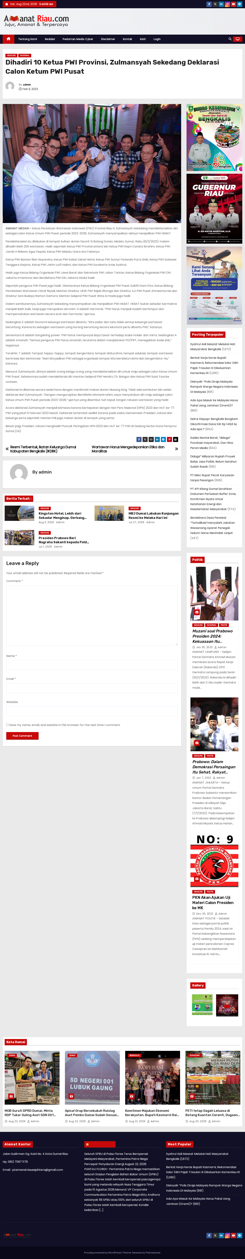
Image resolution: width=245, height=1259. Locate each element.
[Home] (8, 39)
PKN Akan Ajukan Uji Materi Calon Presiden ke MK (213, 902)
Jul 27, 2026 (136, 522)
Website (12, 702)
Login (157, 39)
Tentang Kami (27, 39)
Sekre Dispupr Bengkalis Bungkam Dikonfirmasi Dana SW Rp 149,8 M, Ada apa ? (214, 424)
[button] (230, 39)
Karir (143, 39)
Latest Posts (101, 1144)
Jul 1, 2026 (45, 546)
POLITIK (224, 625)
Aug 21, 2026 (137, 1121)
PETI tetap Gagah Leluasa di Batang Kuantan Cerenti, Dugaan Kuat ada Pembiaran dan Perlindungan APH (211, 1117)
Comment (14, 581)
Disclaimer (108, 39)
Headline (11, 55)
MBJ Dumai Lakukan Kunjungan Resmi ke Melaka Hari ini (154, 516)
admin (27, 84)
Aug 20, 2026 (198, 1121)
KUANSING (195, 1055)
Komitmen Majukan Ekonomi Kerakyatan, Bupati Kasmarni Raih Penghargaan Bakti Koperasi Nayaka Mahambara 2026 (152, 1117)
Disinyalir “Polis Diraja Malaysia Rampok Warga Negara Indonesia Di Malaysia (214, 387)
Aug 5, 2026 (46, 522)
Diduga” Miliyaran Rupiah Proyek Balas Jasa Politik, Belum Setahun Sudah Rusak (213, 461)
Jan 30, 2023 (205, 647)
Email (11, 679)
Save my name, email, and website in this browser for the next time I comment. (65, 725)
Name (11, 656)
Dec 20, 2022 (205, 913)
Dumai (12, 1055)
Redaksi (50, 39)
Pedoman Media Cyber (78, 39)
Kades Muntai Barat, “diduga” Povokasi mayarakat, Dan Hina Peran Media (211, 443)
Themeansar (153, 1252)
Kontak (127, 39)
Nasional (24, 55)
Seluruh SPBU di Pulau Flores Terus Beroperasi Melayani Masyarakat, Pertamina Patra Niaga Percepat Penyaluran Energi (116, 1159)
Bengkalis (135, 1055)
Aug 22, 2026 (17, 1121)
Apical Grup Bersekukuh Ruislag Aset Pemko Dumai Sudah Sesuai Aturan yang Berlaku (91, 1115)
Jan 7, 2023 (204, 778)
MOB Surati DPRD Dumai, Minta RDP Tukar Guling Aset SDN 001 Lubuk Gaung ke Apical (29, 1115)
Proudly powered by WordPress (103, 1252)
